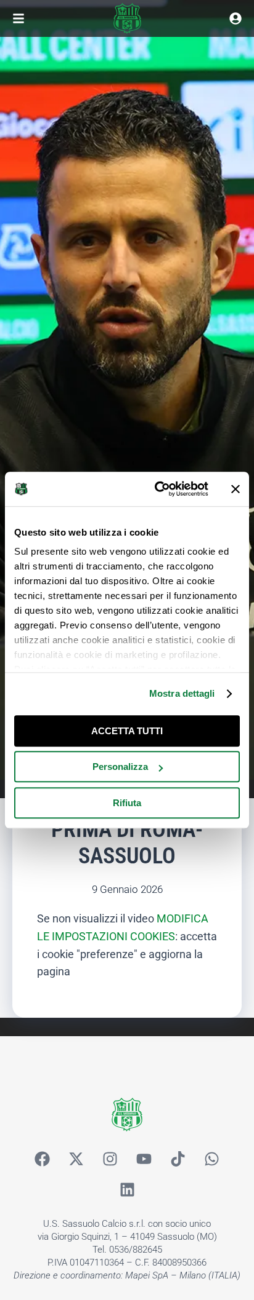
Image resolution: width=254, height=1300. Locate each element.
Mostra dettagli (182, 693)
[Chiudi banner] (235, 489)
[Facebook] (42, 1159)
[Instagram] (110, 1159)
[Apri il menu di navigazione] (18, 18)
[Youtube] (144, 1159)
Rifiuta (127, 803)
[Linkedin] (127, 1190)
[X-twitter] (76, 1159)
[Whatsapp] (212, 1159)
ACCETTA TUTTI (127, 731)
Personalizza (120, 766)
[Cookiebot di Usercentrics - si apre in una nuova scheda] (157, 489)
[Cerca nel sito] (235, 18)
